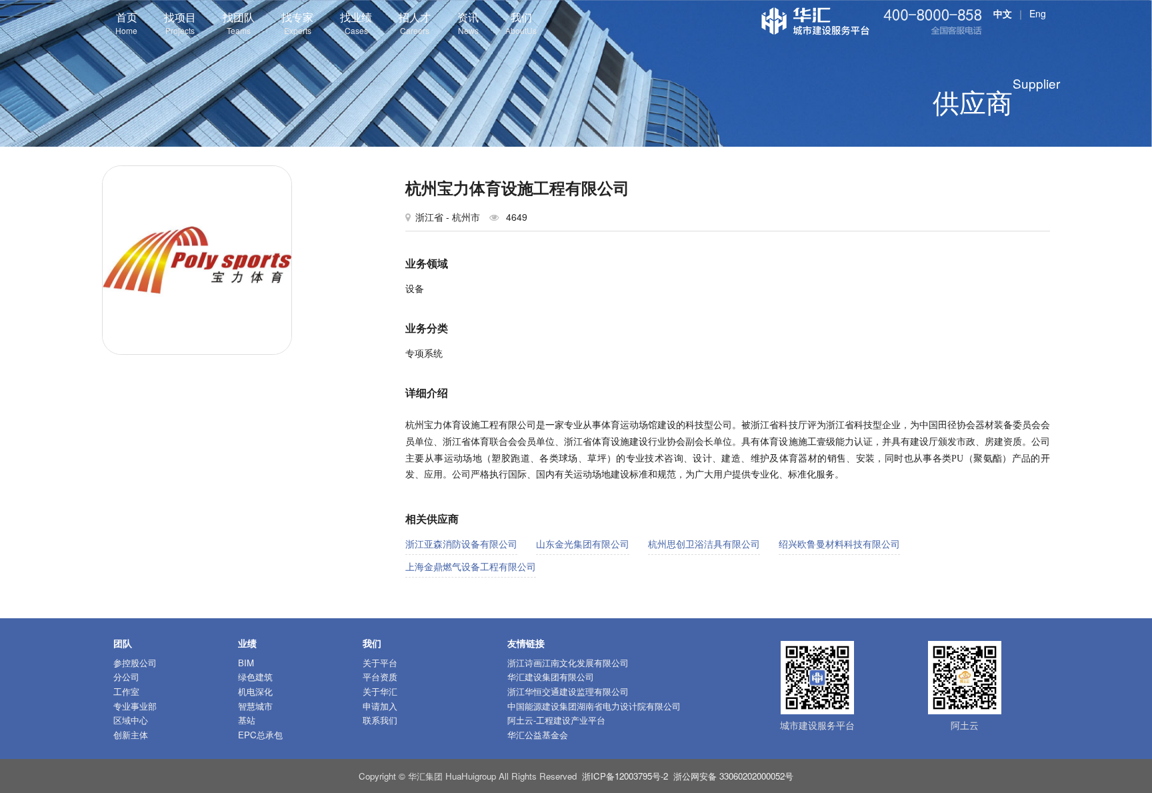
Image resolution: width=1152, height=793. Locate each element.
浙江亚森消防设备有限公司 (461, 543)
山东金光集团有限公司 (582, 543)
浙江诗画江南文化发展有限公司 (568, 662)
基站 (246, 720)
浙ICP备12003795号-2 (625, 776)
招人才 (415, 22)
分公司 (126, 676)
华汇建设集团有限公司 (550, 676)
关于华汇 (380, 691)
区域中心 (130, 720)
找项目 (180, 22)
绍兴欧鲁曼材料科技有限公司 (839, 543)
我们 (521, 22)
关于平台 (380, 662)
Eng (1037, 13)
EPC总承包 (260, 734)
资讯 (468, 22)
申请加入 (380, 706)
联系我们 (380, 720)
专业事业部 (135, 706)
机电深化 (255, 691)
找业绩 (356, 22)
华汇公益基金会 (537, 734)
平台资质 (380, 676)
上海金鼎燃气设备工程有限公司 (470, 566)
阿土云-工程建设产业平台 (556, 720)
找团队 (239, 22)
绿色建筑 (255, 676)
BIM (246, 662)
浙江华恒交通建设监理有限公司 (568, 691)
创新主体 (130, 734)
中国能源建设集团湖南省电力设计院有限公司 (594, 706)
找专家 (297, 22)
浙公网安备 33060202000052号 (733, 776)
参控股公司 (135, 662)
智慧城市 (255, 706)
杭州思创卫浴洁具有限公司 (704, 543)
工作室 (126, 691)
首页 (126, 22)
